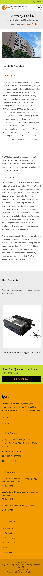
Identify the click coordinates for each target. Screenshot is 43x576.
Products (9, 533)
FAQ (7, 547)
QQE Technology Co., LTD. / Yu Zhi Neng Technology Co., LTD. (21, 566)
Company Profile (30, 24)
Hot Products (10, 280)
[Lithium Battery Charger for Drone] (21, 326)
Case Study (10, 543)
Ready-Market (31, 572)
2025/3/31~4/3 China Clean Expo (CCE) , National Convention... (19, 480)
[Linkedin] (8, 423)
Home (12, 24)
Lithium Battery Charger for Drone (21, 352)
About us (19, 24)
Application (10, 538)
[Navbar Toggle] (39, 7)
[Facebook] (2, 423)
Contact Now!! (21, 379)
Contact (8, 552)
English (38, 2)
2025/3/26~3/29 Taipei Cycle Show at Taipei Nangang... (21, 493)
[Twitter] (5, 423)
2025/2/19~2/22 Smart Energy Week (18, 505)
